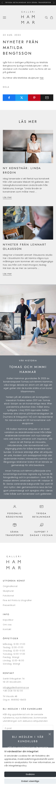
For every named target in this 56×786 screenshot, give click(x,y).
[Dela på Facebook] (9, 98)
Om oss (7, 624)
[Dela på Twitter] (22, 98)
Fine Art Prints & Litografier (17, 600)
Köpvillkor (8, 619)
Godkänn (30, 774)
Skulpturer (8, 591)
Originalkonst (10, 586)
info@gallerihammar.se (16, 687)
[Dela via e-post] (47, 98)
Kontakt (7, 629)
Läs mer (7, 197)
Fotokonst (8, 595)
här (42, 77)
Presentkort (9, 605)
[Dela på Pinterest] (34, 98)
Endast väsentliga (30, 781)
